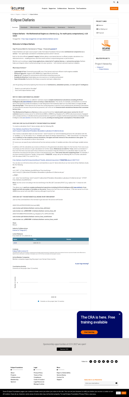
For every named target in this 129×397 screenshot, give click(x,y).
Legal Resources (39, 382)
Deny (118, 393)
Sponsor (13, 382)
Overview (15, 27)
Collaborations (62, 8)
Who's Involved (34, 27)
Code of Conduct (39, 379)
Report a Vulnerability (63, 373)
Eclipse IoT (25, 14)
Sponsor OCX (64, 349)
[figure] (51, 287)
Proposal (101, 33)
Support (59, 379)
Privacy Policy (38, 373)
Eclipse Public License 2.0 (20, 251)
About (12, 373)
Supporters (52, 8)
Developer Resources (48, 27)
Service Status (61, 375)
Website (100, 25)
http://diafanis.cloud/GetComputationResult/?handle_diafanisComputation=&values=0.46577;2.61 (46, 160)
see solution (26, 117)
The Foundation (81, 8)
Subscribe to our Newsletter (93, 380)
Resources (71, 8)
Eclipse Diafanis (104, 69)
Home (12, 14)
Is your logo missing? (82, 263)
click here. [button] (92, 394)
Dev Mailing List (102, 29)
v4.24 (15, 243)
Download (114, 8)
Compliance (37, 377)
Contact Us (71, 27)
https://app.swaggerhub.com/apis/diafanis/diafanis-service (39, 39)
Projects (44, 8)
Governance (61, 27)
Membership (14, 379)
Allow (123, 393)
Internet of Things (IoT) (20, 230)
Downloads (24, 27)
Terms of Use (38, 375)
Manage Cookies (39, 384)
